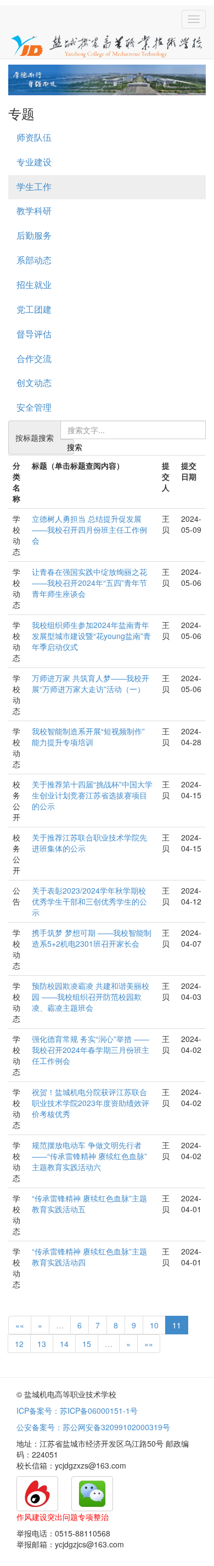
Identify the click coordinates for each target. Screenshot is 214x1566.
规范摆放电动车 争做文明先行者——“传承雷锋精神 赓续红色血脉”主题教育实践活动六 (89, 1155)
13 (41, 1343)
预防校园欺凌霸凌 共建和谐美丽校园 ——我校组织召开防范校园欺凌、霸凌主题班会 (90, 996)
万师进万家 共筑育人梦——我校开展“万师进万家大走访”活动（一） (90, 683)
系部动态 (34, 260)
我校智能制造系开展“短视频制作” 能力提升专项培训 (88, 736)
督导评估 (34, 333)
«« (19, 1325)
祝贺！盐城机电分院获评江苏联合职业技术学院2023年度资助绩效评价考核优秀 (90, 1102)
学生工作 (34, 186)
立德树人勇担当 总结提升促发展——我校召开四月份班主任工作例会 (89, 529)
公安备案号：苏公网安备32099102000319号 (93, 1426)
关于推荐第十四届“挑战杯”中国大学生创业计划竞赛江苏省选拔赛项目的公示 (92, 795)
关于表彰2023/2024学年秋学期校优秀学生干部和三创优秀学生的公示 (89, 901)
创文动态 (34, 382)
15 (86, 1343)
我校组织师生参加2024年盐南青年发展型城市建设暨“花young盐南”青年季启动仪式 (91, 635)
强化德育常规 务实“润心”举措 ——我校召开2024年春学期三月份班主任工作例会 (90, 1049)
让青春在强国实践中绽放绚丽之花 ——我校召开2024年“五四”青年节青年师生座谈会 (89, 582)
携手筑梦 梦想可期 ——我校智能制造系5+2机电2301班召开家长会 (91, 938)
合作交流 (34, 358)
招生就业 (34, 284)
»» (148, 1343)
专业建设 (34, 162)
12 (19, 1343)
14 (64, 1343)
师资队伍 (34, 137)
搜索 (70, 446)
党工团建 (34, 309)
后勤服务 (34, 235)
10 (154, 1325)
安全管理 (34, 407)
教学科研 (34, 210)
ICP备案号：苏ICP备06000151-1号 (77, 1410)
